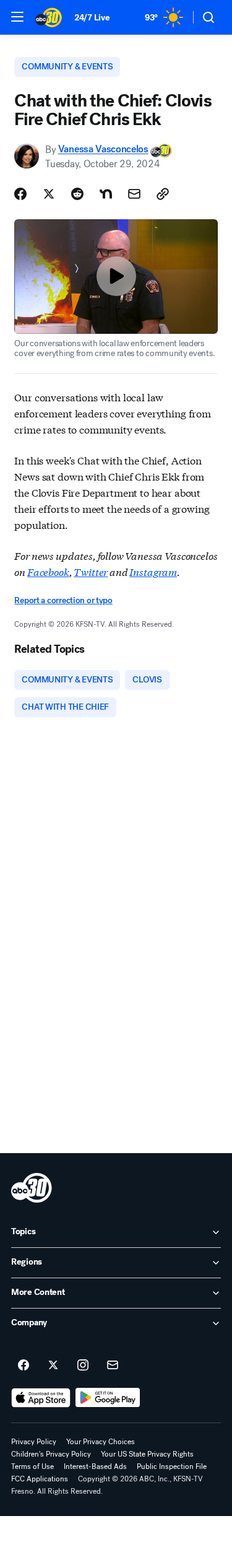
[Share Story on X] (48, 193)
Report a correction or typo (63, 600)
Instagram (153, 571)
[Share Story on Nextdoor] (105, 193)
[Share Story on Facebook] (20, 193)
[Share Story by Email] (134, 193)
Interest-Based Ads (95, 1466)
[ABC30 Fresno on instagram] (83, 1365)
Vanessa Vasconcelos (103, 149)
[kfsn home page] (31, 1188)
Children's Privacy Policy (51, 1454)
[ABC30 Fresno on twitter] (53, 1365)
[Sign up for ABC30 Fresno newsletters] (112, 1365)
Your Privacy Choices (100, 1441)
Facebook (48, 571)
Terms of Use (32, 1466)
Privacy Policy (33, 1441)
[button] (17, 16)
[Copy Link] (162, 193)
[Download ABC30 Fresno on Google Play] (107, 1398)
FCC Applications (39, 1479)
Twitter (91, 571)
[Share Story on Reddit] (77, 193)
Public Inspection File (172, 1466)
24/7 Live (92, 18)
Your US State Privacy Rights (147, 1454)
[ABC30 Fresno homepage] (48, 17)
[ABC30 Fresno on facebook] (23, 1365)
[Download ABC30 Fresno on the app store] (41, 1398)
